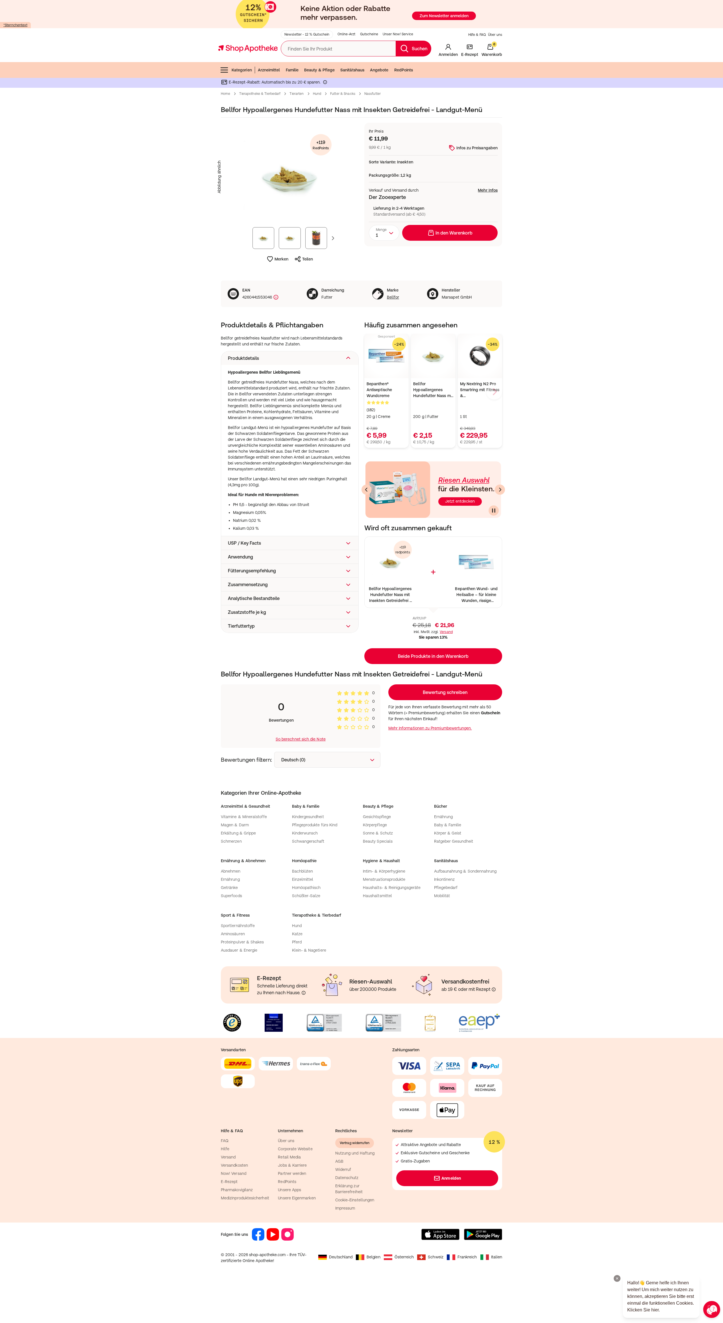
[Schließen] (444, 578)
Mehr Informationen (361, 719)
